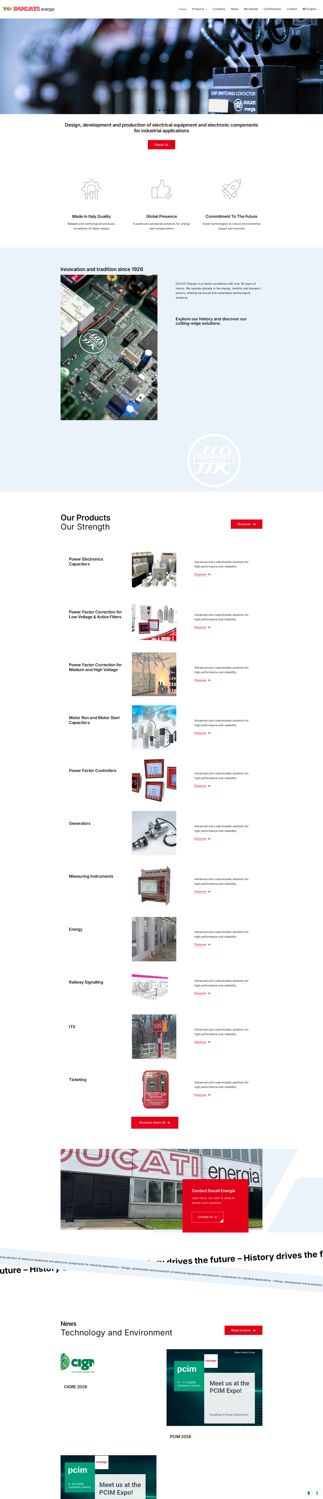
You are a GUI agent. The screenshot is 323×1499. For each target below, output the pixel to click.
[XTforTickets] (154, 1068)
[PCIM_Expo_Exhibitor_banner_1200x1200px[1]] (214, 1350)
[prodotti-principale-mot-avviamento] (154, 812)
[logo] (28, 5)
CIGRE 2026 (75, 1386)
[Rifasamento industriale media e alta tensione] (154, 653)
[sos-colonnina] (154, 1015)
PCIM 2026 (180, 1436)
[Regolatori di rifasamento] (154, 759)
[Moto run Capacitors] (154, 706)
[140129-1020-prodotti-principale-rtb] (150, 971)
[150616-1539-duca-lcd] (154, 865)
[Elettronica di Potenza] (154, 548)
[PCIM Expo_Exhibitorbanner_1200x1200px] (108, 1456)
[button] (161, 144)
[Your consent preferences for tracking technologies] (317, 1493)
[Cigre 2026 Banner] (77, 1350)
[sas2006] (154, 918)
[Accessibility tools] (309, 1493)
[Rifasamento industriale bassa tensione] (154, 601)
